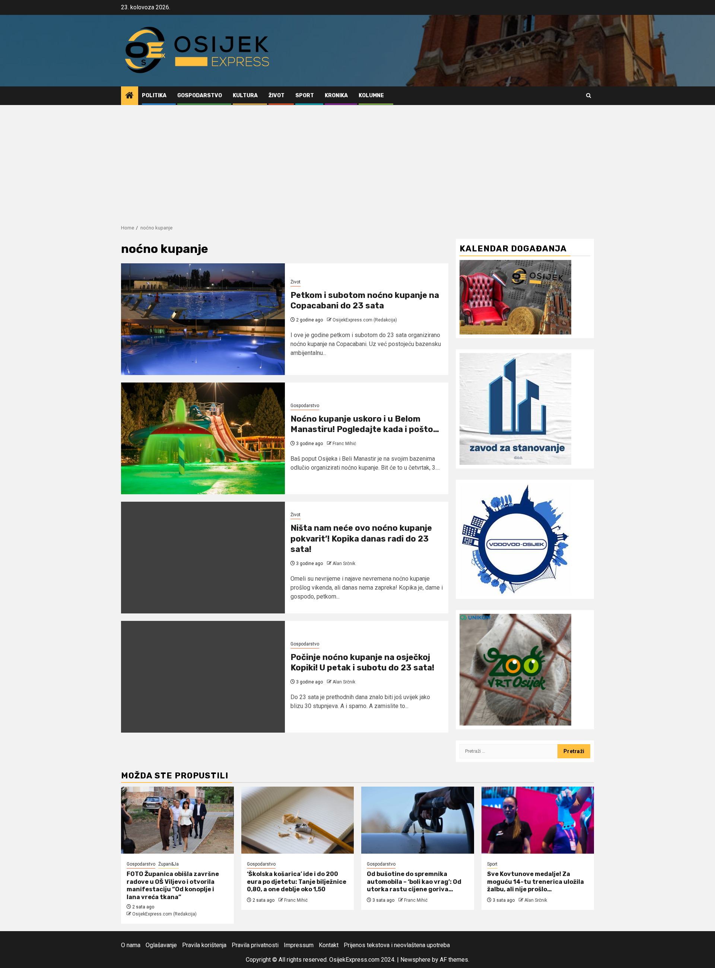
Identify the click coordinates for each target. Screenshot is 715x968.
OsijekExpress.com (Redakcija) (365, 320)
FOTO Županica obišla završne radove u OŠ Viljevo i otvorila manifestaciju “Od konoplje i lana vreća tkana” (173, 885)
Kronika (336, 95)
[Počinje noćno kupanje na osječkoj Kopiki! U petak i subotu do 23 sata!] (203, 677)
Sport (304, 95)
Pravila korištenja (204, 945)
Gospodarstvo (199, 95)
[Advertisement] (357, 161)
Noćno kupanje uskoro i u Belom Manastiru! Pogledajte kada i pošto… (364, 424)
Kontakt (329, 945)
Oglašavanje (161, 945)
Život (276, 95)
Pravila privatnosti (255, 945)
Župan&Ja (168, 864)
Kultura (245, 95)
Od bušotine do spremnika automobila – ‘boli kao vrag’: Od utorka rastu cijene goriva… (414, 881)
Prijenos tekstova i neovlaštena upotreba (397, 945)
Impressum (299, 945)
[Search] (588, 95)
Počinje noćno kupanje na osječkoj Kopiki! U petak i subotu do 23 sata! (362, 662)
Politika (154, 95)
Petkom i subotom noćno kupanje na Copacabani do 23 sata (364, 300)
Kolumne (371, 95)
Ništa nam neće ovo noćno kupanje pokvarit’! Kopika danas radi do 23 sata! (361, 538)
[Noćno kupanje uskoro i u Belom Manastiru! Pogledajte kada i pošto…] (203, 438)
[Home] (129, 96)
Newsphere (415, 959)
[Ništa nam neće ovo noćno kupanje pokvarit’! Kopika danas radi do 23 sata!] (203, 557)
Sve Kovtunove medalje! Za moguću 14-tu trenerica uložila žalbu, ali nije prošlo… (535, 881)
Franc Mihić (344, 443)
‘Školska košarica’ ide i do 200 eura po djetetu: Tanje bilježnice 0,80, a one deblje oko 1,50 (296, 881)
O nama (130, 945)
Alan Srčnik (344, 563)
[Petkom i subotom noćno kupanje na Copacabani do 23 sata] (203, 319)
